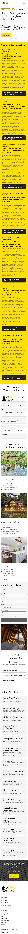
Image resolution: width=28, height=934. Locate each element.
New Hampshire (15, 8)
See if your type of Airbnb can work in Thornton (13, 93)
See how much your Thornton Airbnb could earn (13, 328)
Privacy (7, 932)
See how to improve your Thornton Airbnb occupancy (12, 377)
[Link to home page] (7, 2)
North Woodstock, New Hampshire (12, 675)
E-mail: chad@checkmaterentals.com (10, 902)
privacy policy (18, 616)
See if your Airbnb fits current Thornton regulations (13, 138)
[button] (24, 3)
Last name (3, 599)
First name (3, 593)
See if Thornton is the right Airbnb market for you (12, 280)
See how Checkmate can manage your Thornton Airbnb (13, 186)
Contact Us (4, 900)
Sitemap (3, 924)
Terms (2, 932)
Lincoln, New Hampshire (9, 680)
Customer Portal (5, 920)
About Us (3, 914)
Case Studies (4, 918)
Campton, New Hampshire (10, 670)
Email (2, 604)
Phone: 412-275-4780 (6, 905)
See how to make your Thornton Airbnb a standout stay (13, 231)
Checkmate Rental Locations (5, 8)
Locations (3, 922)
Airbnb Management (6, 913)
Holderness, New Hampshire (11, 685)
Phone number (4, 610)
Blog (2, 916)
